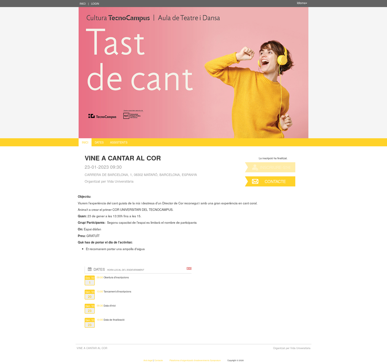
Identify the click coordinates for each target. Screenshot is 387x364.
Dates (99, 142)
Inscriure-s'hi (275, 167)
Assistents (118, 142)
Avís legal (148, 360)
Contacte (275, 181)
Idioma (301, 3)
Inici (83, 3)
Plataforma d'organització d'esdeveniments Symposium (195, 360)
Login (95, 3)
